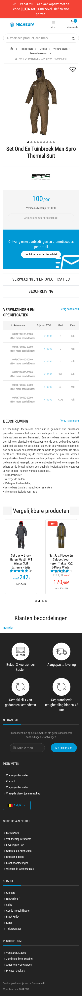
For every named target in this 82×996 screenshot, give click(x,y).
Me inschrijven (63, 747)
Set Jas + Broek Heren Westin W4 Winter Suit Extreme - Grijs (21, 560)
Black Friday (13, 916)
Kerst (9, 922)
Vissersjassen (60, 48)
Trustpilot (8, 627)
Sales (9, 904)
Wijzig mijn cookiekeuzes (20, 868)
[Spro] (41, 177)
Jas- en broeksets (39, 53)
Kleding (43, 48)
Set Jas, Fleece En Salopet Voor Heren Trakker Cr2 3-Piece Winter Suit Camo (61, 560)
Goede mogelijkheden (18, 910)
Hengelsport (26, 48)
